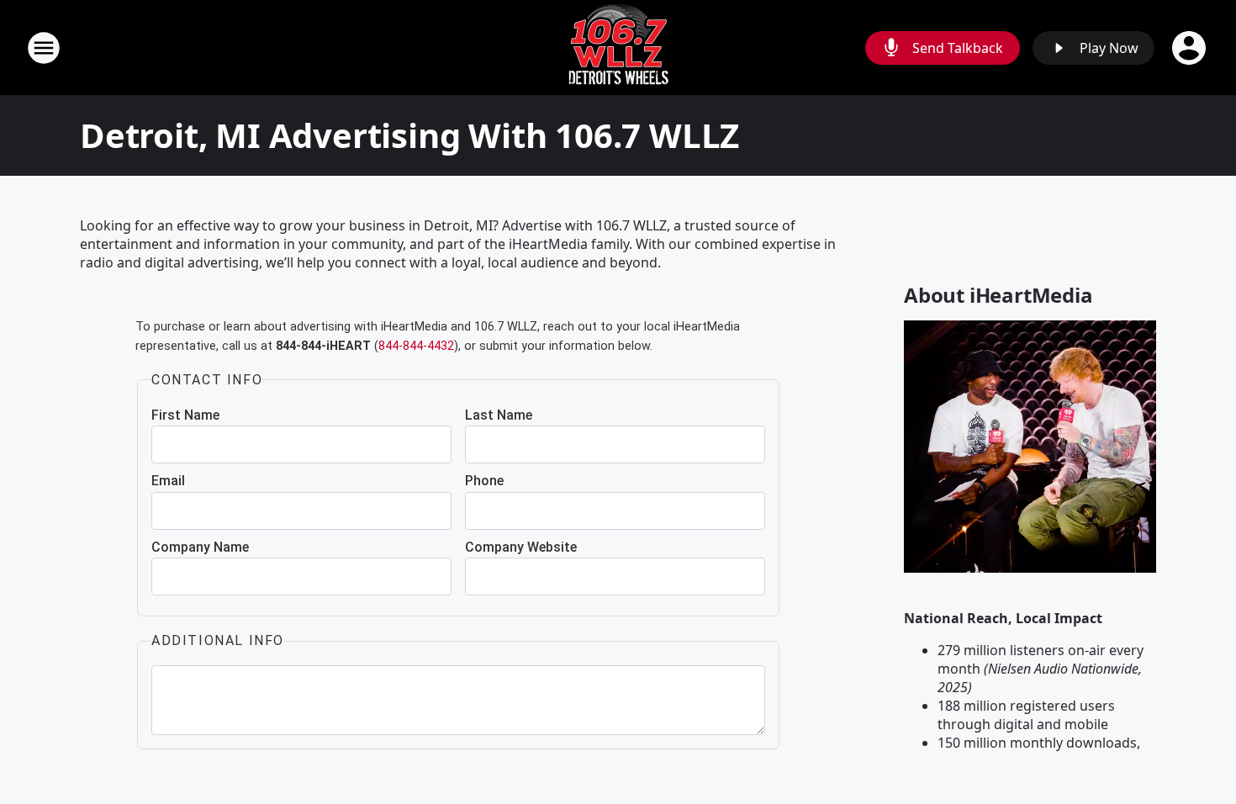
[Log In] (1190, 48)
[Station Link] (618, 47)
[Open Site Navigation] (44, 48)
